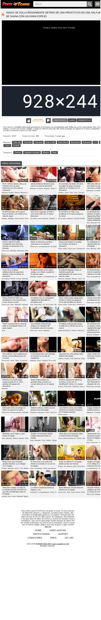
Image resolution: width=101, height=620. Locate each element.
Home (38, 530)
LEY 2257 (69, 538)
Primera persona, (82, 304)
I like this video (28, 120)
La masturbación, (44, 246)
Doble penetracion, (64, 330)
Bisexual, (33, 188)
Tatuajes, (55, 440)
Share (72, 120)
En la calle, (62, 218)
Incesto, (19, 279)
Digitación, (90, 412)
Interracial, (90, 190)
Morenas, (24, 193)
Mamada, (5, 193)
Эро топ (48, 527)
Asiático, (61, 193)
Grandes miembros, (80, 218)
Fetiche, (13, 279)
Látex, (75, 466)
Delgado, (47, 188)
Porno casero (62, 414)
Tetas (54, 152)
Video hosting (58, 530)
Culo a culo (50, 142)
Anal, (76, 193)
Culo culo (17, 142)
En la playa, (55, 246)
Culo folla (27, 142)
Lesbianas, (33, 492)
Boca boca (75, 142)
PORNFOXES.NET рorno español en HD (52, 544)
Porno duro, (38, 304)
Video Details (60, 120)
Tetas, (72, 193)
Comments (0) (84, 120)
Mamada (46, 330)
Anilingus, (33, 277)
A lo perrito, (34, 218)
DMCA (53, 538)
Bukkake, (11, 218)
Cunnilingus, (38, 468)
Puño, (43, 440)
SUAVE (16, 145)
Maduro (46, 152)
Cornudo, (40, 188)
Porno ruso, (6, 251)
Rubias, (11, 193)
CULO (7, 145)
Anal (3, 330)
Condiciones (34, 538)
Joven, (52, 188)
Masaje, (27, 251)
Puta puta (87, 142)
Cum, (99, 223)
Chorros (18, 152)
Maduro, (17, 193)
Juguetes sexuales (32, 152)
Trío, (44, 304)
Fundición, (69, 218)
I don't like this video (48, 120)
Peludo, (67, 358)
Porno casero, (19, 218)
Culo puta (38, 142)
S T (95, 142)
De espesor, (6, 279)
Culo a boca (63, 142)
